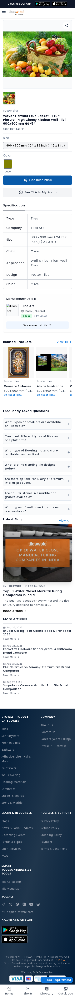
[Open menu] (4, 12)
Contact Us (48, 732)
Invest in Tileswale (53, 746)
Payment (46, 842)
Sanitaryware (10, 736)
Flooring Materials (14, 782)
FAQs (5, 855)
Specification (14, 205)
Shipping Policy (51, 835)
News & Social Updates (17, 828)
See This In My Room (41, 192)
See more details (35, 325)
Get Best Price (40, 180)
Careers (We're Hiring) (56, 739)
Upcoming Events (13, 835)
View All (62, 342)
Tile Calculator (11, 882)
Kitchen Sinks (11, 742)
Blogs (5, 821)
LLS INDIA (59, 960)
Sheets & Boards (13, 795)
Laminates (9, 789)
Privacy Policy (50, 821)
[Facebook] (3, 904)
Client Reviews (11, 848)
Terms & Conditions (54, 848)
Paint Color (9, 768)
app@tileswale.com (20, 912)
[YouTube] (31, 904)
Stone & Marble (12, 802)
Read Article (13, 611)
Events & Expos (12, 842)
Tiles (5, 729)
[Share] (66, 25)
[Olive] (7, 164)
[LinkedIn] (24, 904)
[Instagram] (38, 904)
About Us (47, 725)
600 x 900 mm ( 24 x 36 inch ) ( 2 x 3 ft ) (35, 145)
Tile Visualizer (11, 888)
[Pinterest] (17, 904)
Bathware (8, 749)
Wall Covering (11, 775)
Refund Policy (50, 828)
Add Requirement (59, 980)
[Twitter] (10, 904)
